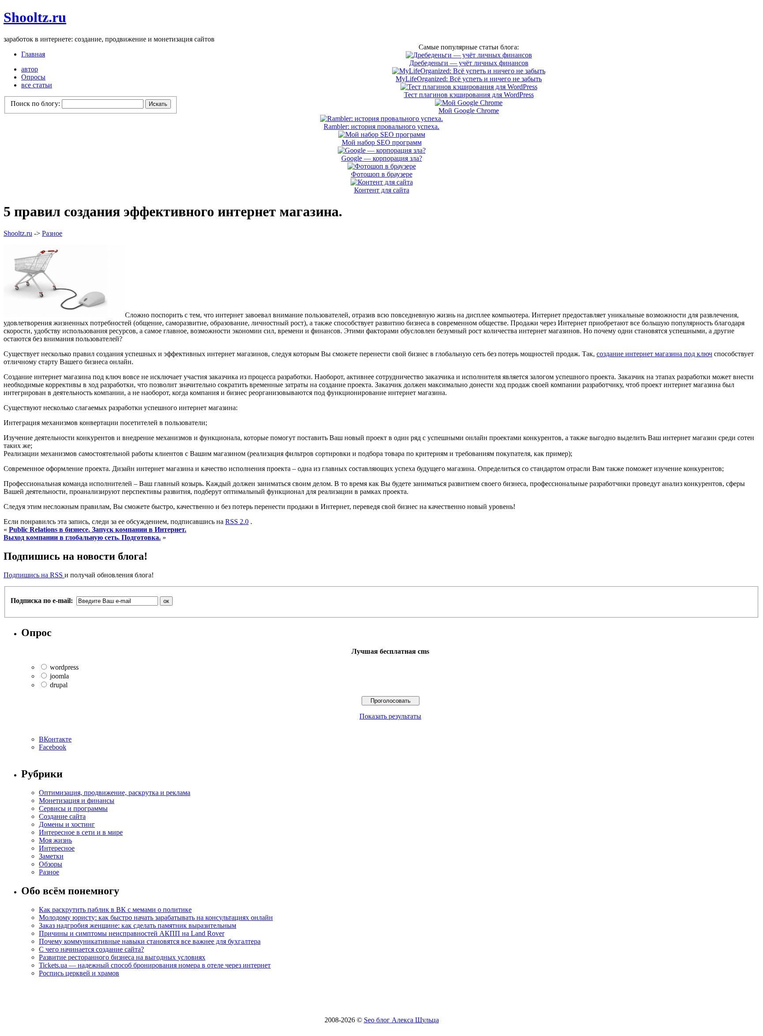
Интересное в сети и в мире (81, 832)
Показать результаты (390, 716)
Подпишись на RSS (34, 575)
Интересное (57, 848)
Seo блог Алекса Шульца (401, 1020)
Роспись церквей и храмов (79, 973)
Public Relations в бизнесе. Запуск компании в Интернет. (97, 529)
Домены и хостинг (67, 824)
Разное (52, 233)
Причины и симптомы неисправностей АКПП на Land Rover (131, 933)
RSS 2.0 (237, 521)
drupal (59, 685)
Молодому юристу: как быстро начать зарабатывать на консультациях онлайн (156, 917)
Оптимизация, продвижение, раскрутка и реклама (114, 792)
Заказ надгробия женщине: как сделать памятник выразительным (137, 925)
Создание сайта (62, 816)
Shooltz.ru (35, 17)
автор (29, 69)
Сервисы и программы (73, 808)
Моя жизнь (55, 840)
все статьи (36, 85)
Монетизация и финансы (76, 800)
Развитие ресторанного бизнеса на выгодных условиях (122, 957)
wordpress (64, 667)
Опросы (33, 77)
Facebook (52, 747)
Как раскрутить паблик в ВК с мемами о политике (115, 909)
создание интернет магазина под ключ (654, 354)
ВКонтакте (55, 739)
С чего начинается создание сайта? (91, 949)
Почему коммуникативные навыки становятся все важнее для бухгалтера (150, 941)
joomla (59, 676)
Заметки (51, 856)
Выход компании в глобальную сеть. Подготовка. (82, 537)
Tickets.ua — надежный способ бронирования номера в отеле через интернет (155, 965)
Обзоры (50, 864)
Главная (33, 54)
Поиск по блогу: (36, 103)
